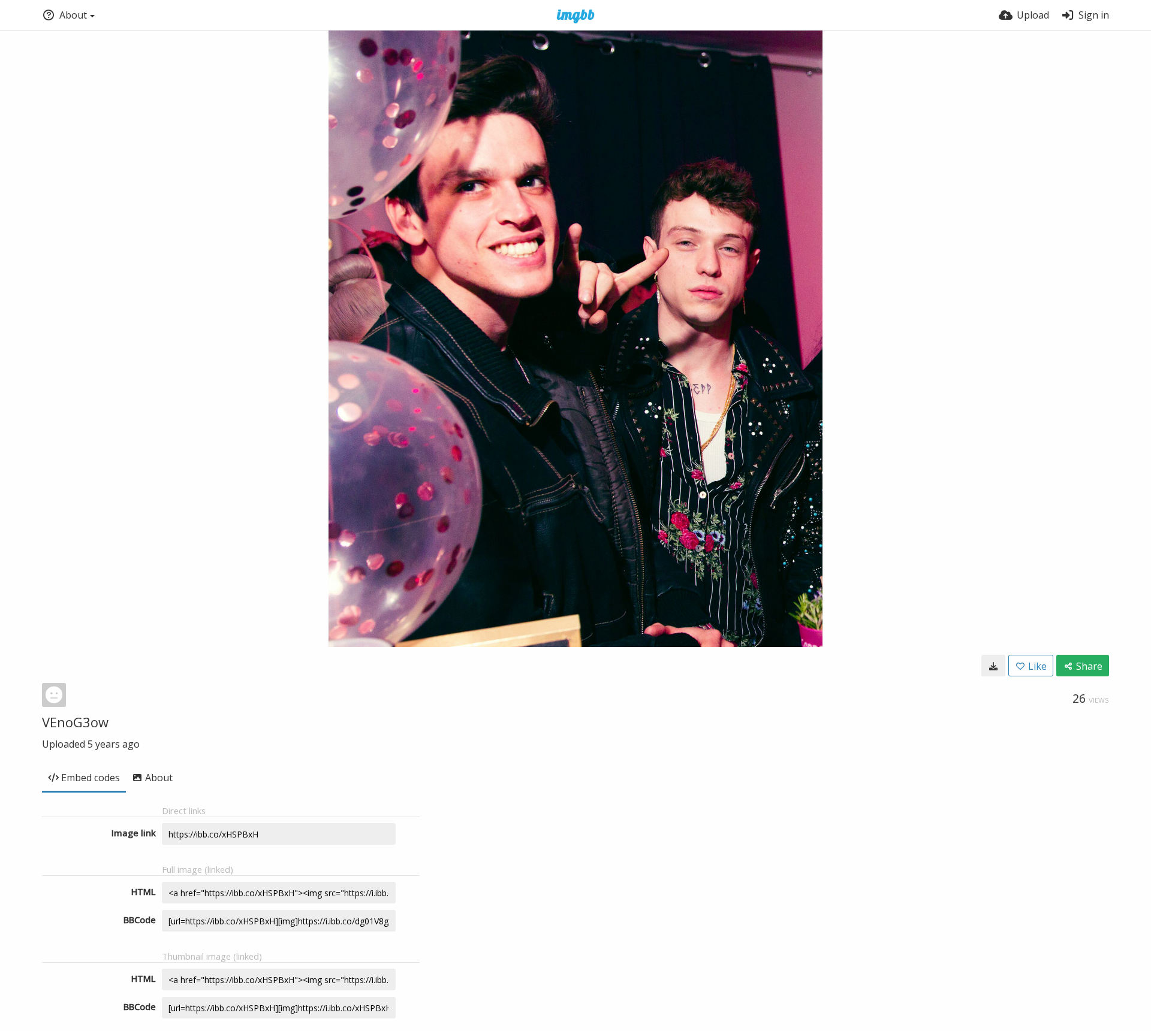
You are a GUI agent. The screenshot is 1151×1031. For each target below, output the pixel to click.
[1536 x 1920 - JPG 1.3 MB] (993, 665)
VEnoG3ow (75, 722)
